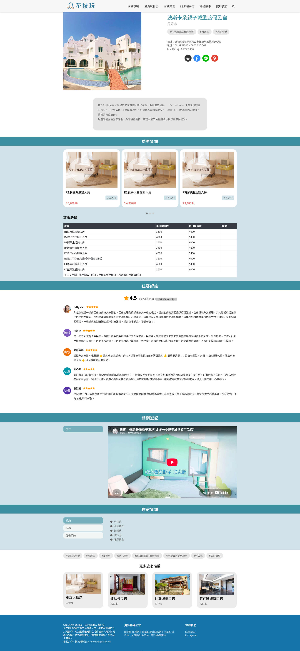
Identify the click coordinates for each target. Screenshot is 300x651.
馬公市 (172, 23)
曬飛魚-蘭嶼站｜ (133, 631)
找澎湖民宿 (187, 6)
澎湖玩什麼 (151, 6)
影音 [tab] (68, 429)
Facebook (190, 631)
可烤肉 (118, 521)
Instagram (191, 635)
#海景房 (105, 556)
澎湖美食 (169, 6)
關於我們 (222, 6)
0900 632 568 (197, 45)
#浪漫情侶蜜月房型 (176, 556)
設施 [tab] (68, 520)
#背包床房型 (73, 556)
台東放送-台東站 (140, 635)
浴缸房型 (119, 526)
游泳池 (118, 535)
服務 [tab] (68, 528)
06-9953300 (181, 45)
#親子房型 (122, 556)
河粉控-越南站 (158, 635)
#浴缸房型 (221, 32)
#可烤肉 (204, 32)
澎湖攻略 (133, 6)
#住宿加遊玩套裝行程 (182, 32)
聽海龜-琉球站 (149, 631)
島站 (159, 631)
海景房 (118, 530)
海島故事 (205, 6)
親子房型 (119, 539)
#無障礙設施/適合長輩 (147, 556)
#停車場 (198, 556)
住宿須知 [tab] (71, 535)
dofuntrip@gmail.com (99, 641)
